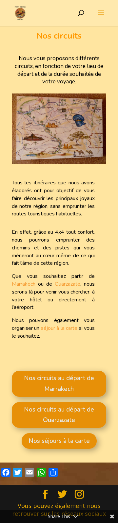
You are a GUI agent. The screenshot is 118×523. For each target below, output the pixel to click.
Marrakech (23, 284)
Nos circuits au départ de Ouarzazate (59, 414)
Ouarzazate (67, 284)
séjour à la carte (58, 328)
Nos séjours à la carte (59, 441)
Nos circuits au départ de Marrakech (59, 383)
